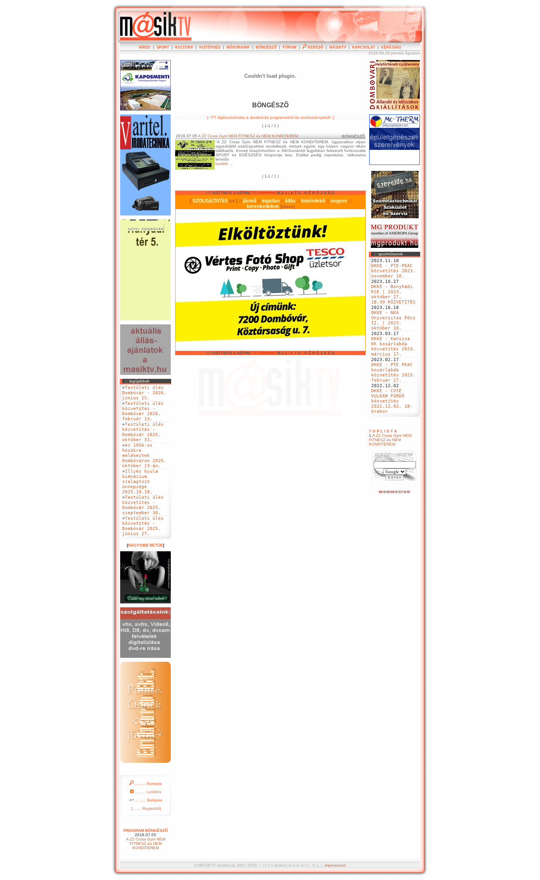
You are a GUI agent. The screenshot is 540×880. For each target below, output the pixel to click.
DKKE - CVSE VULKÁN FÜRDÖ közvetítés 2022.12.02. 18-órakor (392, 401)
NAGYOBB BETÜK (145, 545)
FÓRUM (289, 47)
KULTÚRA (184, 47)
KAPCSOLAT (363, 47)
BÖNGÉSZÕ (266, 47)
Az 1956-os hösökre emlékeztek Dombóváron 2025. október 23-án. (144, 455)
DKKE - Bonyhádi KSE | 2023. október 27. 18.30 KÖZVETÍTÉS (393, 294)
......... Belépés (148, 800)
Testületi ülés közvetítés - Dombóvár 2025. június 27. (143, 526)
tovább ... (224, 163)
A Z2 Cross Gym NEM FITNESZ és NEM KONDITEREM (390, 439)
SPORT (163, 47)
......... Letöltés (147, 792)
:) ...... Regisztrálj (145, 808)
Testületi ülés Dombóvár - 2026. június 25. (144, 393)
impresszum (335, 865)
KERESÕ (315, 47)
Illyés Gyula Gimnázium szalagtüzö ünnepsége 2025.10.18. (140, 481)
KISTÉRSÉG (210, 47)
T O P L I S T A (383, 431)
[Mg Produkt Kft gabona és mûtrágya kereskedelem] (394, 246)
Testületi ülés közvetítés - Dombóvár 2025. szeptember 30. (143, 505)
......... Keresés (148, 783)
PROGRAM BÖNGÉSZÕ (145, 830)
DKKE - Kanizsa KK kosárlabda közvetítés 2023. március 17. (393, 346)
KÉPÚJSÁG (391, 47)
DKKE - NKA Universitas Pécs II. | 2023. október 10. (393, 320)
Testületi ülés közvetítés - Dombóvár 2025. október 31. (143, 432)
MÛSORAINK (238, 47)
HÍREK (145, 47)
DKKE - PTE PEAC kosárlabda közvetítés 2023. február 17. (393, 372)
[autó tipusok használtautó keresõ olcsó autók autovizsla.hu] (395, 493)
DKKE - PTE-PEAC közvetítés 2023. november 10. (393, 271)
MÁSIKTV (337, 47)
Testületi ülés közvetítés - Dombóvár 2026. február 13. (143, 411)
